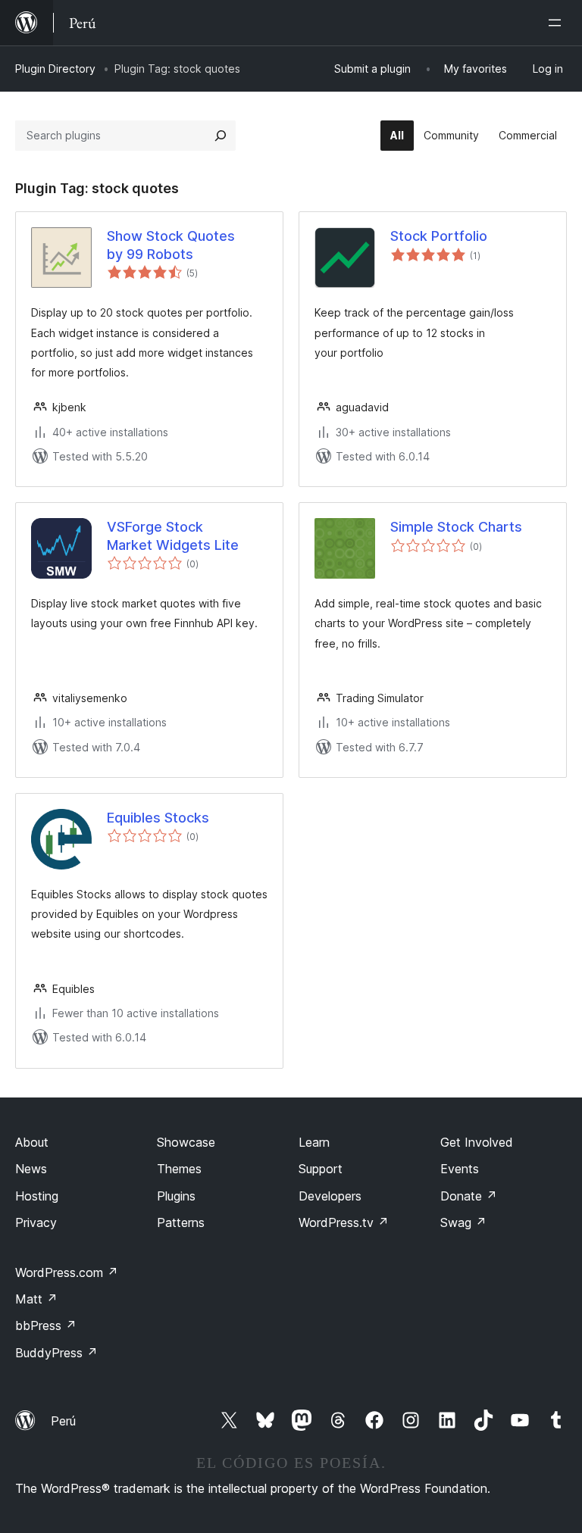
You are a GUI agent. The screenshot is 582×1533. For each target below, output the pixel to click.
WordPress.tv (344, 1222)
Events (459, 1168)
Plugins (176, 1196)
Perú (63, 1420)
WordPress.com (66, 1272)
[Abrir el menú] (558, 22)
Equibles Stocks (158, 818)
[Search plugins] (220, 135)
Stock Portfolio (438, 236)
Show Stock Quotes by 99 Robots (171, 244)
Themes (179, 1168)
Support (321, 1168)
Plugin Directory (55, 68)
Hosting (36, 1196)
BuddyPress (56, 1352)
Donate (468, 1196)
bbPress (46, 1325)
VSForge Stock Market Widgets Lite (173, 535)
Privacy (36, 1222)
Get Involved (476, 1142)
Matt (36, 1299)
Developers (330, 1196)
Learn (314, 1142)
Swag (463, 1222)
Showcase (186, 1142)
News (31, 1168)
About (31, 1142)
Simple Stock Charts (456, 527)
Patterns (181, 1222)
